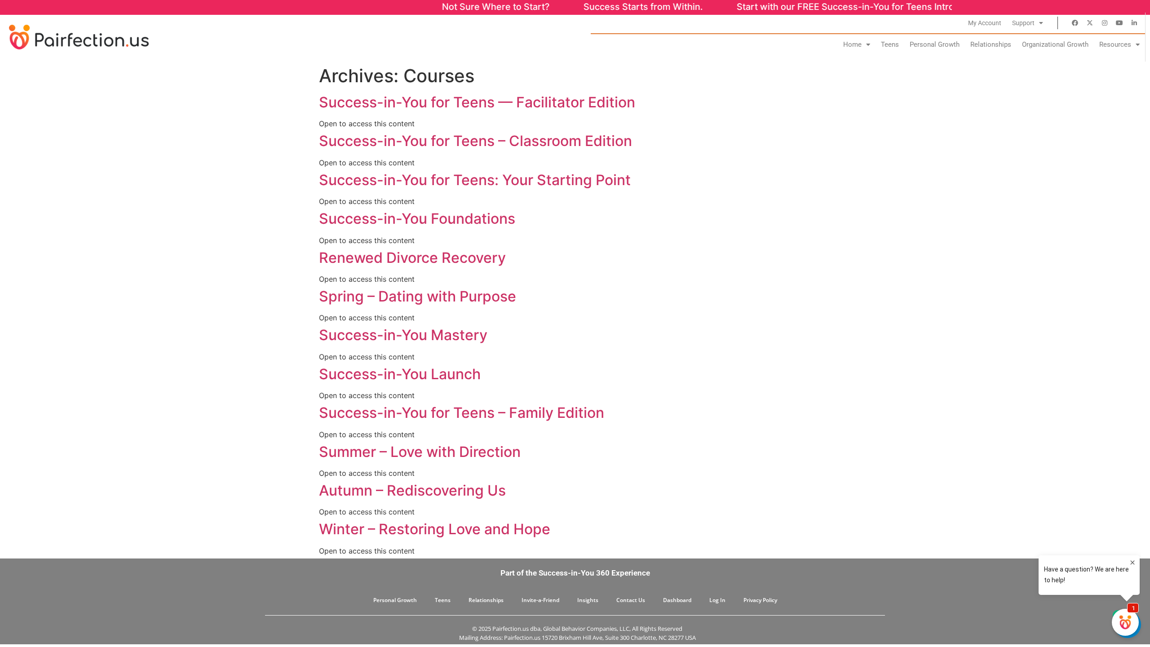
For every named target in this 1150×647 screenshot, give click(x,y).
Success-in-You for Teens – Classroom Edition (475, 141)
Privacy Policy (760, 600)
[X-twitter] (1090, 23)
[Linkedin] (1134, 23)
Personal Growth (935, 44)
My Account (984, 23)
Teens (890, 44)
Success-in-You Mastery (403, 335)
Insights (587, 600)
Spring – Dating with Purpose (417, 296)
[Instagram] (1104, 23)
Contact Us (630, 600)
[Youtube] (1119, 23)
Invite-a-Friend (540, 600)
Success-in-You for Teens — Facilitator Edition (477, 102)
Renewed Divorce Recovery (412, 257)
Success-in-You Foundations (417, 218)
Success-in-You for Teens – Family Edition (461, 412)
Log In (717, 600)
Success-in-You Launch (400, 374)
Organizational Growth (1055, 44)
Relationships (990, 44)
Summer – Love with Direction (420, 452)
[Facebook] (1075, 23)
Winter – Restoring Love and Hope (434, 529)
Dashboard (677, 600)
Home (852, 44)
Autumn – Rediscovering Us (412, 490)
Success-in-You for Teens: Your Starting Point (475, 180)
